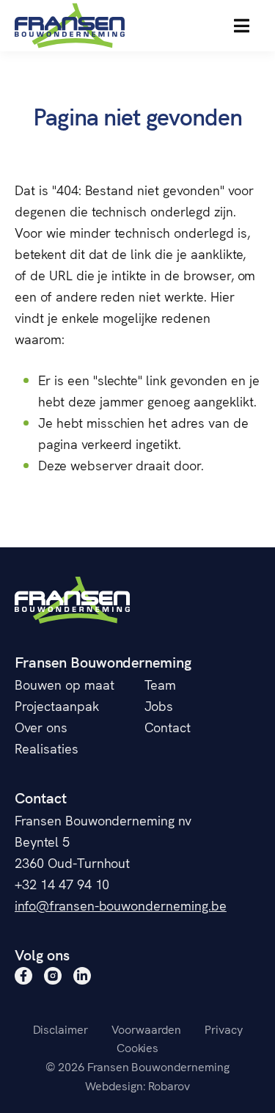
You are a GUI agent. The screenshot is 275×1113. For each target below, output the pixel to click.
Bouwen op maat (64, 684)
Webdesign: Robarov (137, 1085)
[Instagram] (53, 976)
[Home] (70, 25)
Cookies (138, 1047)
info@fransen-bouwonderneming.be (121, 905)
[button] (241, 25)
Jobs (159, 705)
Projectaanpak (57, 705)
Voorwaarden (146, 1029)
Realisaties (46, 748)
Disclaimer (61, 1029)
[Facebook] (23, 976)
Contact (167, 727)
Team (160, 684)
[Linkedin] (82, 976)
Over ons (41, 727)
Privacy (224, 1029)
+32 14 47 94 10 (62, 884)
